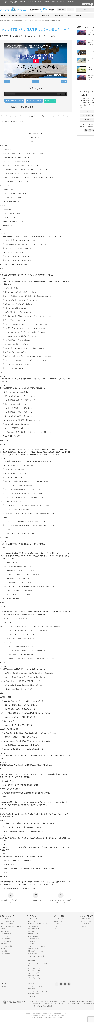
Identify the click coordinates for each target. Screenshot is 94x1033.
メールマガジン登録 (33, 993)
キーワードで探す (86, 921)
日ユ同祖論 (31, 931)
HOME (3, 15)
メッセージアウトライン (15, 100)
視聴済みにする (50, 100)
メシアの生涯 (5, 936)
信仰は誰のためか (33, 961)
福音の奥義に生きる (33, 975)
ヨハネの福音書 (5, 953)
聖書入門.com (55, 1)
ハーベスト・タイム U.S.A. (20, 1)
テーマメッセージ (30, 15)
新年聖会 (56, 923)
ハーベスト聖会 (58, 919)
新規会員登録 (61, 9)
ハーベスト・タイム (9, 1)
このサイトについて (34, 983)
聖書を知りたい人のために (35, 951)
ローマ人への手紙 (6, 933)
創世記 (3, 928)
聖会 (55, 926)
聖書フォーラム (63, 1)
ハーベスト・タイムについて (36, 986)
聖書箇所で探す (85, 919)
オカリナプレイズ (33, 933)
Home (1, 20)
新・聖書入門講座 (33, 948)
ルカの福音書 (5, 951)
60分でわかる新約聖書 (34, 973)
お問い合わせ (31, 996)
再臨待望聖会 (58, 921)
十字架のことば (32, 953)
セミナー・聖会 (44, 15)
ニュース (69, 15)
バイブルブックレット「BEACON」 (34, 1)
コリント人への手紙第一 (8, 923)
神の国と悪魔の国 (33, 936)
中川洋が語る (31, 943)
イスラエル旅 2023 (33, 928)
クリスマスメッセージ (34, 970)
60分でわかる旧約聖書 (34, 921)
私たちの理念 (31, 988)
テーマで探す (85, 923)
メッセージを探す (57, 15)
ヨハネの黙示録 (5, 938)
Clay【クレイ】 (47, 1)
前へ (8, 81)
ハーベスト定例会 (50, 36)
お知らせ (3, 986)
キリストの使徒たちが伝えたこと (37, 946)
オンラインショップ (72, 1)
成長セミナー (58, 928)
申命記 (3, 948)
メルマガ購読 (86, 4)
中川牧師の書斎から (33, 941)
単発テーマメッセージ (34, 968)
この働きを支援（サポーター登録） (38, 991)
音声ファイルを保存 (35, 100)
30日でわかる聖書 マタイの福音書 (11, 926)
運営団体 (78, 15)
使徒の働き (4, 943)
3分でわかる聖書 (32, 919)
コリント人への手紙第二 (8, 921)
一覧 (36, 81)
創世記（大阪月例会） (34, 978)
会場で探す (84, 926)
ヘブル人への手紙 (6, 941)
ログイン (70, 9)
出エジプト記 (5, 931)
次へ (63, 81)
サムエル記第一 (5, 919)
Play (6, 94)
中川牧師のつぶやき (33, 938)
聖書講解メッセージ (15, 15)
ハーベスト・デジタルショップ (11, 2)
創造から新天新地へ (33, 926)
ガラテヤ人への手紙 (6, 946)
